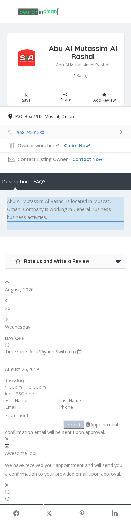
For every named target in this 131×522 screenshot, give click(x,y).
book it (74, 425)
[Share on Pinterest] (82, 513)
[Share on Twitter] (49, 513)
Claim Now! (77, 146)
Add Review (104, 100)
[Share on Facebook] (16, 513)
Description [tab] (15, 181)
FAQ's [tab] (40, 181)
